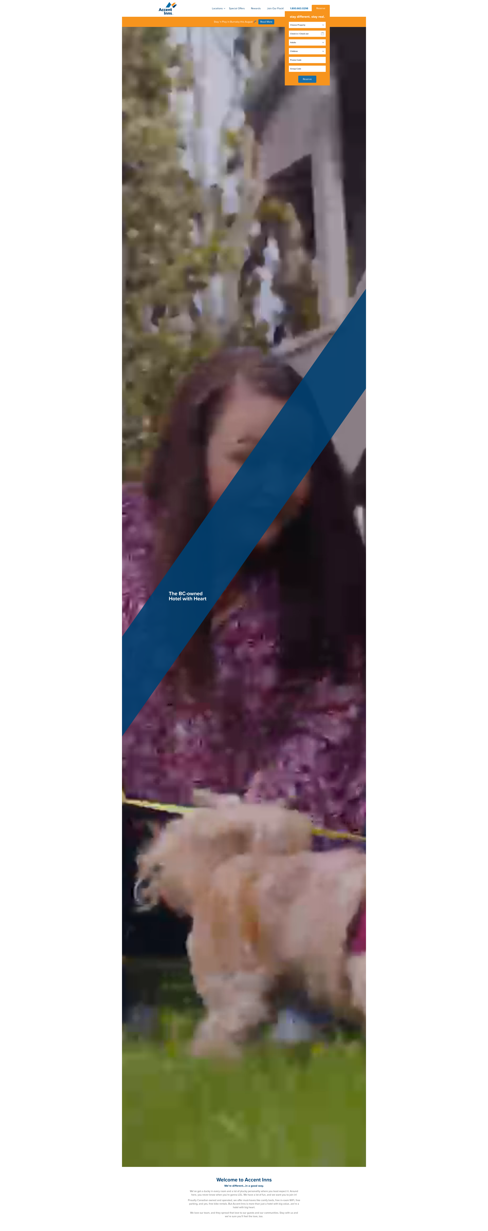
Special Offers (237, 8)
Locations (217, 8)
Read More (266, 21)
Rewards (256, 8)
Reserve (320, 8)
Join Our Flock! (275, 8)
